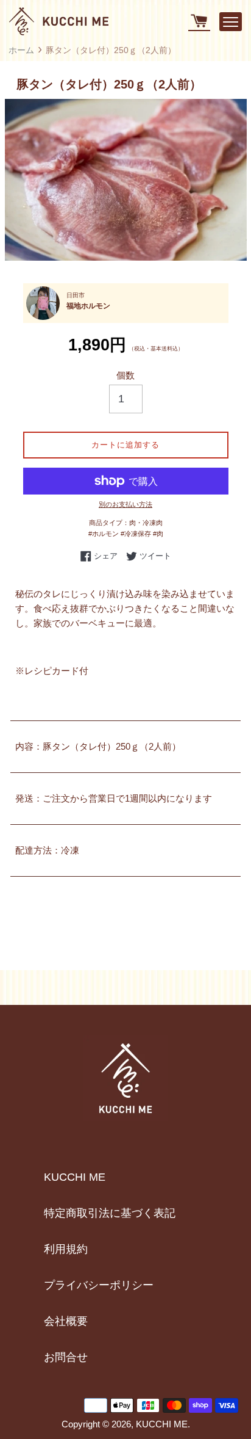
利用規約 (66, 1249)
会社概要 (66, 1321)
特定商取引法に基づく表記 (109, 1213)
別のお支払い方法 (125, 504)
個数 (125, 375)
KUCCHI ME (74, 1177)
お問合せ (66, 1357)
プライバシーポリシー (99, 1285)
